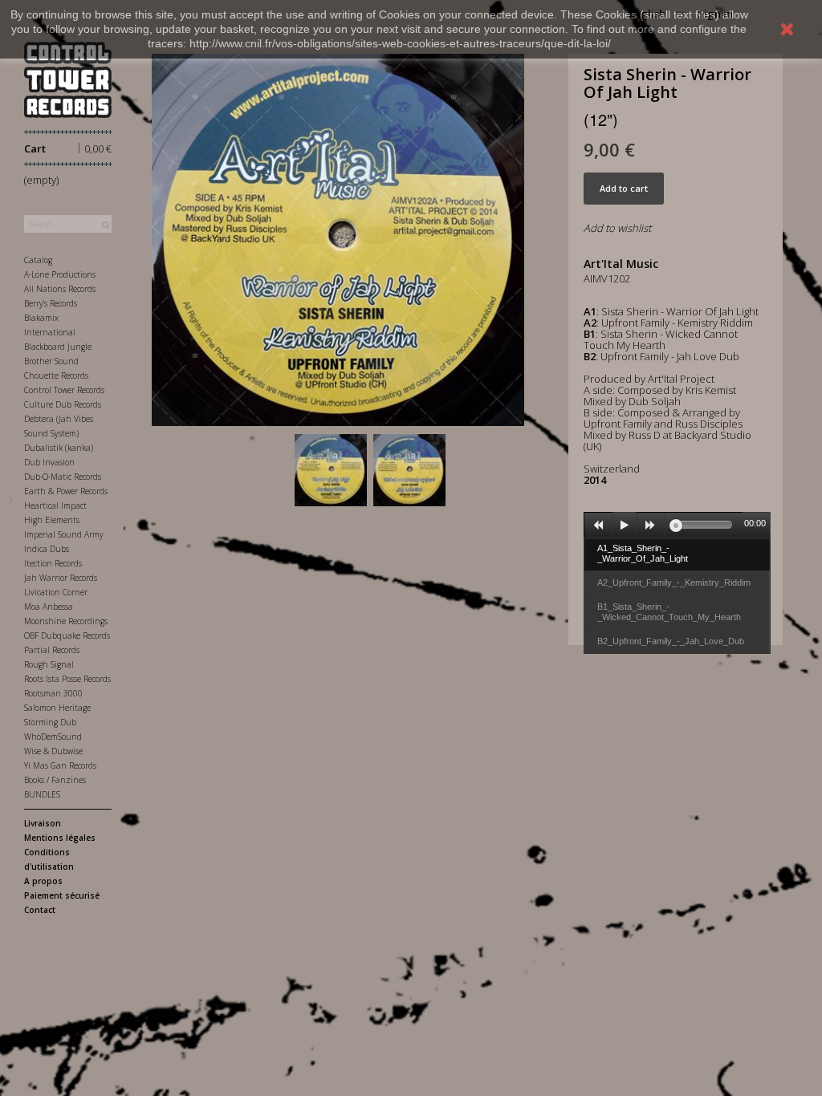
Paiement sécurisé (62, 895)
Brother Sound (51, 361)
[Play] (624, 525)
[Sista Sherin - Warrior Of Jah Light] (331, 470)
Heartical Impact (55, 505)
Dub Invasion (49, 462)
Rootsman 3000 (53, 693)
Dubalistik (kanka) (58, 447)
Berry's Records (50, 303)
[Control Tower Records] (68, 80)
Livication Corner (55, 592)
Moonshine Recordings (66, 621)
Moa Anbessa (48, 606)
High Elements (51, 520)
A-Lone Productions (60, 274)
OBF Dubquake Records (67, 635)
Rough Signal (49, 664)
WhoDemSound (53, 736)
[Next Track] (651, 525)
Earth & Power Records (66, 491)
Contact (39, 909)
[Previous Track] (598, 525)
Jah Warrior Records (60, 577)
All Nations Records (60, 288)
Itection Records (53, 563)
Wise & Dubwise (53, 751)
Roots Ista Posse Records (67, 678)
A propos (43, 881)
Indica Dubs (46, 548)
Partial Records (51, 650)
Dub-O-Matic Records (62, 476)
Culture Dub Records (62, 404)
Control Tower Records (64, 390)
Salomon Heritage (57, 707)
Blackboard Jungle (58, 346)
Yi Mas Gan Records (60, 765)
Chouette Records (56, 375)
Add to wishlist (617, 228)
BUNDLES (42, 794)
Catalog (38, 260)
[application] (677, 525)
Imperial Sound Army (64, 534)
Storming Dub (50, 722)
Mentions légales (60, 837)
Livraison (42, 823)
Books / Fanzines (55, 779)
